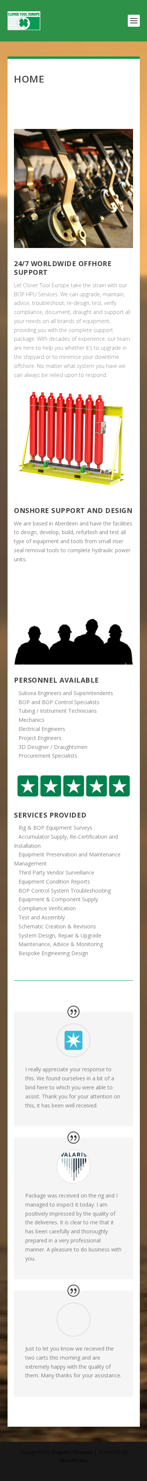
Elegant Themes (72, 1452)
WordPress (73, 1460)
